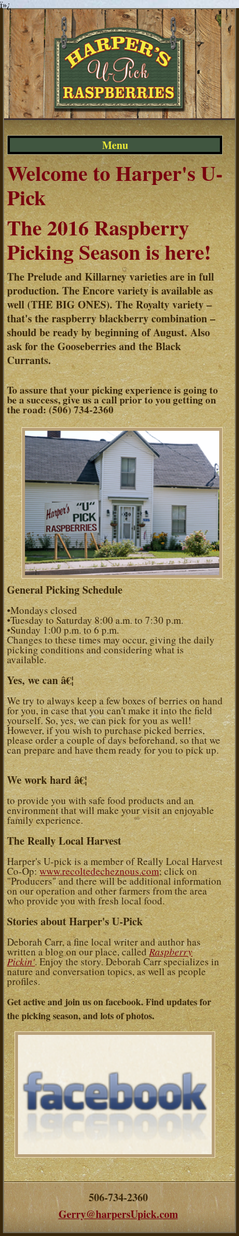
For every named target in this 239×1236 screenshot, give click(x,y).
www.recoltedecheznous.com (99, 871)
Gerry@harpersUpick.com (118, 1214)
